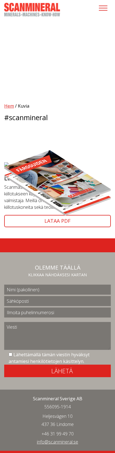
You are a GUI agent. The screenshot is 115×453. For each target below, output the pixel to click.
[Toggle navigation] (103, 8)
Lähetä (62, 371)
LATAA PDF (57, 220)
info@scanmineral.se (57, 442)
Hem (9, 106)
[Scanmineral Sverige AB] (32, 9)
